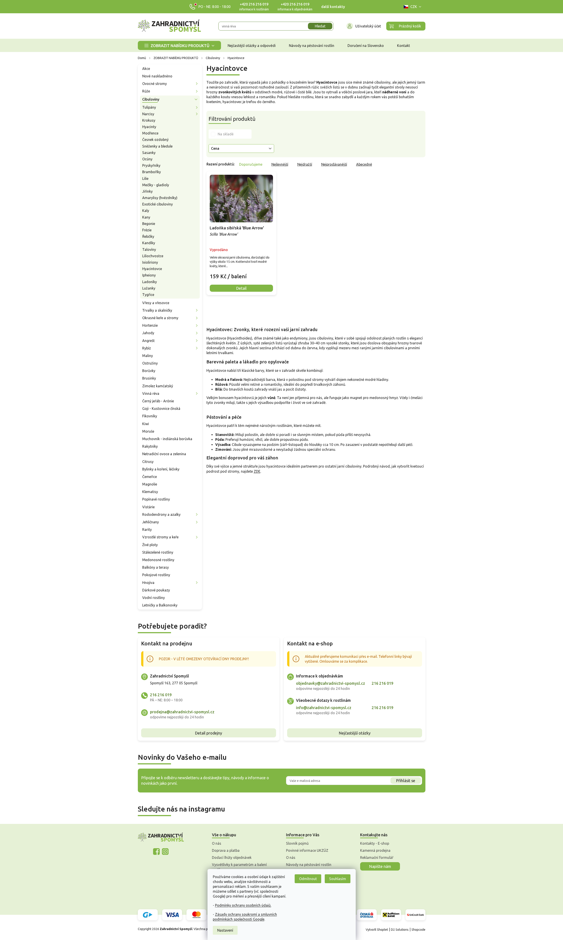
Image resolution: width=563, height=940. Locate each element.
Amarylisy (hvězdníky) (159, 198)
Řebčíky (148, 236)
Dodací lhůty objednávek (232, 857)
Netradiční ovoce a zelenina (164, 454)
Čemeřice (149, 477)
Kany (146, 217)
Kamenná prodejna (375, 850)
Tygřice (148, 295)
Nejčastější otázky (355, 733)
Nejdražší (304, 164)
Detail (241, 288)
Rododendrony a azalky (161, 514)
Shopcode (418, 929)
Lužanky (148, 288)
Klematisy (150, 492)
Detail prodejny (208, 733)
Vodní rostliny (153, 598)
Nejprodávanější (334, 164)
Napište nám (380, 866)
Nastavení (225, 930)
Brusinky (149, 378)
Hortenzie (150, 325)
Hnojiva (148, 583)
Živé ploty (150, 545)
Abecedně (364, 164)
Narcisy (148, 114)
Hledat (320, 26)
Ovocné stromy (154, 84)
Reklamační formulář (376, 857)
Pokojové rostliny (156, 575)
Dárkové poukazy (156, 590)
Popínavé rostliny (156, 499)
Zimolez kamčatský (157, 386)
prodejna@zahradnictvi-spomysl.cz (182, 712)
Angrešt (148, 341)
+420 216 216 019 (254, 4)
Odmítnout (308, 879)
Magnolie (149, 484)
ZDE (257, 471)
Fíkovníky (149, 416)
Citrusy (148, 462)
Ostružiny (150, 363)
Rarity (147, 529)
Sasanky (149, 153)
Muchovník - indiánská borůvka (167, 439)
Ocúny (147, 159)
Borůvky (148, 371)
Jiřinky (147, 191)
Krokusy (148, 120)
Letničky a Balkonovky (159, 605)
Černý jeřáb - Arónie (158, 401)
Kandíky (148, 243)
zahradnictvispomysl (165, 851)
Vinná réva (150, 393)
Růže (146, 91)
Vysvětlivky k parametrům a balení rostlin (239, 867)
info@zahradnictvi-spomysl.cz (323, 707)
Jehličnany (150, 522)
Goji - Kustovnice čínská (161, 409)
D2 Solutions (400, 929)
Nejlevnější (279, 164)
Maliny (147, 356)
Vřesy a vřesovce (155, 303)
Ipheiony (149, 275)
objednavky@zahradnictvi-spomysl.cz (330, 683)
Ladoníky (149, 282)
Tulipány (149, 107)
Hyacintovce (152, 269)
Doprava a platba (226, 850)
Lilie (145, 178)
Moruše (148, 431)
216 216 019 (161, 695)
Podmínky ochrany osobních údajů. (243, 905)
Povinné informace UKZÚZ (307, 850)
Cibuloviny (150, 99)
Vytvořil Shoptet (377, 929)
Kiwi (145, 424)
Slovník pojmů (297, 843)
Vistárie (148, 507)
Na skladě (226, 134)
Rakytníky (150, 446)
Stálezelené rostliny (157, 552)
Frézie (147, 230)
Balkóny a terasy (155, 567)
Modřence (150, 133)
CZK (413, 7)
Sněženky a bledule (157, 146)
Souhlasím (337, 879)
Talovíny (149, 249)
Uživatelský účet (368, 26)
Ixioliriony (150, 262)
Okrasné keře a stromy (160, 318)
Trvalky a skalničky (157, 310)
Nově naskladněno (157, 76)
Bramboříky (151, 172)
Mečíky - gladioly (155, 185)
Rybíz (146, 348)
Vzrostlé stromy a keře (160, 537)
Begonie (148, 224)
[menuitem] (179, 45)
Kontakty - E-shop (374, 843)
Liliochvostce (152, 256)
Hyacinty (149, 127)
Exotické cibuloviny (157, 204)
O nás (216, 843)
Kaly (145, 211)
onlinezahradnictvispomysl (156, 851)
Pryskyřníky (151, 165)
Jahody (148, 333)
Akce (146, 69)
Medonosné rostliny (158, 560)
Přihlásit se (405, 780)
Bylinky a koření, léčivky (160, 469)
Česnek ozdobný (155, 140)
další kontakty (333, 7)
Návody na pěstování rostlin (308, 865)
